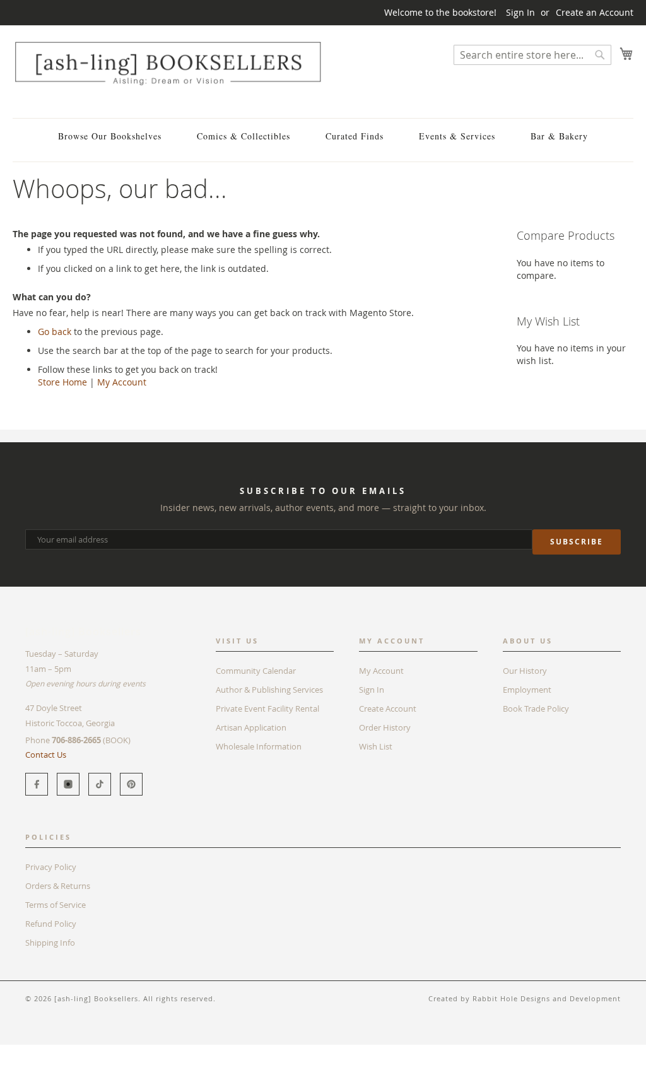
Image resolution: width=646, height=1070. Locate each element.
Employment (527, 689)
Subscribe (576, 541)
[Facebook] (36, 784)
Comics (62, 1051)
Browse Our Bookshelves (110, 136)
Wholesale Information (259, 746)
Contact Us (45, 754)
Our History (525, 670)
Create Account (387, 708)
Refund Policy (50, 923)
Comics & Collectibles (243, 136)
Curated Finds (355, 136)
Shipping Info (50, 942)
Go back (54, 332)
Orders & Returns (57, 885)
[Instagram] (68, 784)
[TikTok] (99, 784)
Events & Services (457, 136)
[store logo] (168, 63)
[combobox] (532, 55)
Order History (385, 727)
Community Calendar (256, 670)
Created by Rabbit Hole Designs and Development (524, 998)
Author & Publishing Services (269, 689)
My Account (121, 382)
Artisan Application (251, 727)
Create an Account (594, 12)
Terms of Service (55, 904)
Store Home (62, 382)
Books (25, 1051)
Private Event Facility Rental (267, 708)
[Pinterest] (131, 784)
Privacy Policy (50, 867)
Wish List (375, 746)
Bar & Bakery (559, 136)
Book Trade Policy (536, 708)
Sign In (520, 12)
